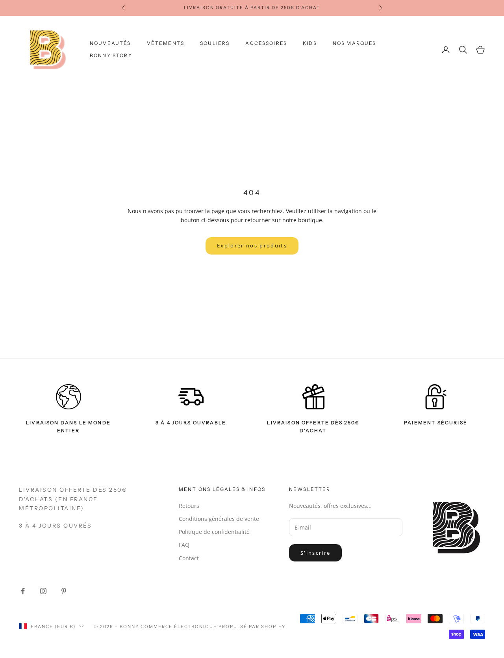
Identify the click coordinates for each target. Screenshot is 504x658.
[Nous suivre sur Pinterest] (64, 591)
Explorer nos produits (252, 245)
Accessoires (266, 43)
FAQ (184, 544)
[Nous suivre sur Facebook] (23, 591)
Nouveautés (110, 43)
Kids (310, 43)
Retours (189, 505)
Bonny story (111, 55)
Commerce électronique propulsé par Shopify (213, 626)
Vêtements (165, 43)
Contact (189, 558)
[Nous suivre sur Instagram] (43, 591)
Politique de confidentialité (214, 531)
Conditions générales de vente (219, 518)
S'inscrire (315, 552)
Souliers (215, 43)
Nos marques (354, 43)
